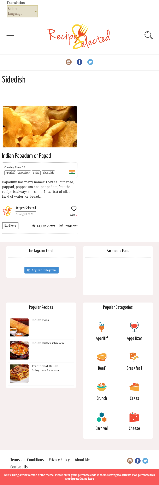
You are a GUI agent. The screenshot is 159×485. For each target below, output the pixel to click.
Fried (36, 172)
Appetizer (24, 172)
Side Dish (48, 172)
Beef (101, 368)
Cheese (134, 428)
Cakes (134, 398)
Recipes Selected (26, 208)
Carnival (101, 428)
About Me (82, 460)
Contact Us (19, 467)
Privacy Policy (59, 460)
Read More (10, 225)
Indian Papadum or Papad (26, 156)
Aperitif (10, 172)
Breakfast (134, 368)
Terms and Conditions (27, 460)
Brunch (101, 398)
